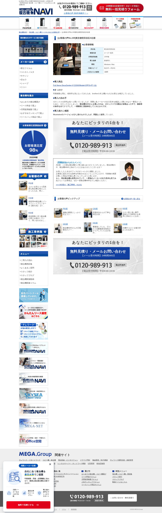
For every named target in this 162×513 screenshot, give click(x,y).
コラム (64, 509)
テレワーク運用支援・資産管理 (121, 460)
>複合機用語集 (26, 264)
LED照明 (91, 463)
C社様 (95, 209)
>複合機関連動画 (27, 279)
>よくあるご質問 (27, 268)
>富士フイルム (26, 68)
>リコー (23, 87)
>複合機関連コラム (28, 283)
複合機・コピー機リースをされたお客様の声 (44, 32)
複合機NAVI (23, 32)
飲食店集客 (101, 463)
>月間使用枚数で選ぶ (29, 109)
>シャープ (24, 83)
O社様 (65, 224)
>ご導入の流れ (26, 260)
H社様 (95, 223)
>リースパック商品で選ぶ (31, 117)
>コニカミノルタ (27, 72)
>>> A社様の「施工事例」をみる (69, 185)
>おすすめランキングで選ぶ (32, 113)
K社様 (125, 209)
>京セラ (23, 79)
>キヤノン (24, 76)
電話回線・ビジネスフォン (68, 460)
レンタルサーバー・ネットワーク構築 (72, 463)
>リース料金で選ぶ (28, 106)
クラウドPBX (85, 460)
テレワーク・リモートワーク (29, 460)
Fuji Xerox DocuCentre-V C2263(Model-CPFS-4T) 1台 (75, 85)
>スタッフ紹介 (26, 271)
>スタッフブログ (27, 275)
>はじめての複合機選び (30, 102)
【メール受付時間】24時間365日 (98, 133)
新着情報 (74, 509)
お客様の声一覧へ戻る (132, 199)
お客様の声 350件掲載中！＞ (76, 13)
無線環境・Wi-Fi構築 (100, 460)
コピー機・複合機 (49, 460)
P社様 (65, 209)
